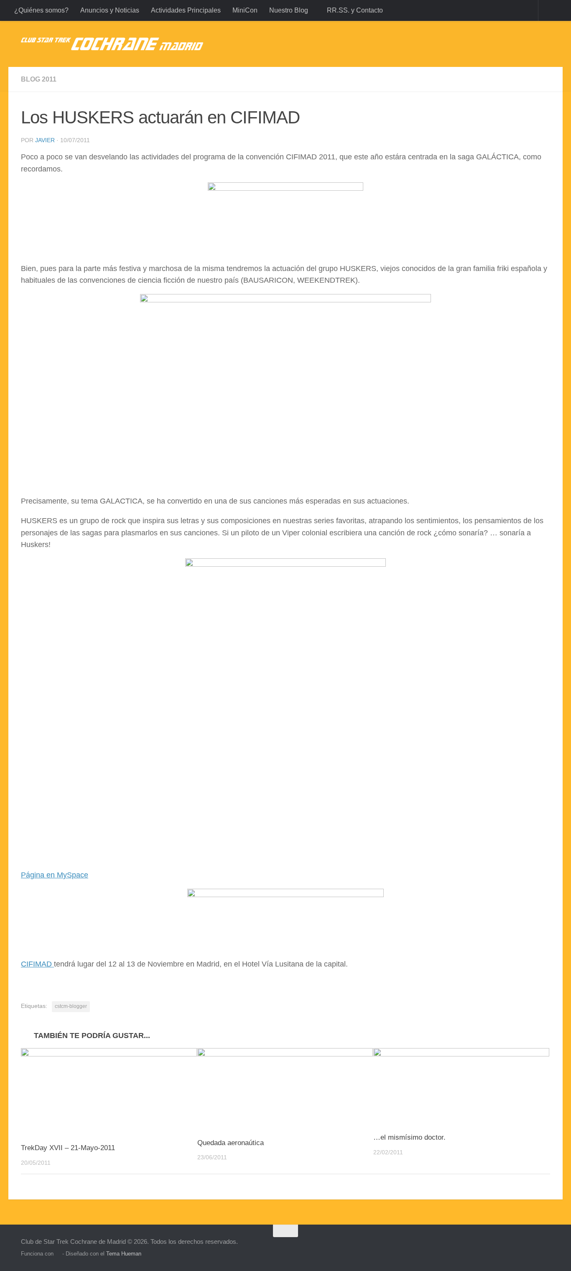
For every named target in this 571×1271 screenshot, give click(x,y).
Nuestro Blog (288, 10)
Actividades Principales (186, 10)
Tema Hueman (123, 1254)
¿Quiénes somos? (41, 10)
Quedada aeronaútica (230, 1143)
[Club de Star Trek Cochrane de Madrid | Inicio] (112, 44)
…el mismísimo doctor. (409, 1137)
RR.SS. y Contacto (355, 10)
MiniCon (244, 10)
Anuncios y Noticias (109, 10)
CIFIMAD (37, 964)
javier (45, 140)
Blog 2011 (38, 79)
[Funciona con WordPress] (58, 1253)
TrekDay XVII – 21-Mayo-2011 (68, 1148)
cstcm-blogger (71, 1006)
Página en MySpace (54, 875)
